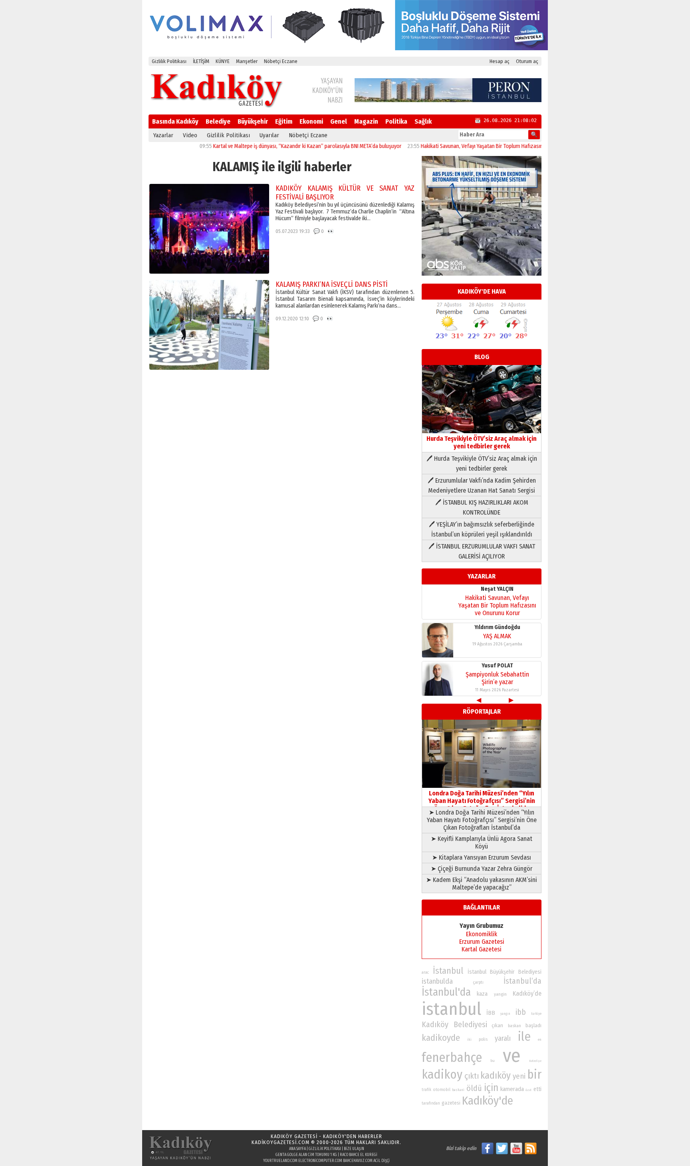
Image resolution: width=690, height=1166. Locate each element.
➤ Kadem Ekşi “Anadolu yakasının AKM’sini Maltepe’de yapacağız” (481, 883)
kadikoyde (441, 1037)
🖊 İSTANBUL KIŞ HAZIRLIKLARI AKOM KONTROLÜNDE (481, 507)
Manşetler (247, 61)
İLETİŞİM (201, 61)
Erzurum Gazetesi (481, 941)
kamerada (512, 1089)
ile (524, 1036)
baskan (514, 1025)
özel (528, 1090)
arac (425, 972)
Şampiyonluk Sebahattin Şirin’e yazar (497, 678)
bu (492, 1060)
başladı (533, 1025)
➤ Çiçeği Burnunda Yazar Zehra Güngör (481, 868)
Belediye (218, 121)
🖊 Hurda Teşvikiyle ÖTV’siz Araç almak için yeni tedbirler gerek (481, 463)
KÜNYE (223, 61)
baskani (458, 1090)
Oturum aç (527, 61)
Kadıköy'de (487, 1101)
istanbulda (437, 981)
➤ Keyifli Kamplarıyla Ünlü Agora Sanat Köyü (481, 842)
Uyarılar (269, 135)
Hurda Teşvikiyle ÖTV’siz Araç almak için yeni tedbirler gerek (481, 442)
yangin (500, 994)
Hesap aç (500, 61)
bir (534, 1074)
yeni (519, 1076)
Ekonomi (311, 121)
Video (190, 135)
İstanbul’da (522, 981)
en (539, 1040)
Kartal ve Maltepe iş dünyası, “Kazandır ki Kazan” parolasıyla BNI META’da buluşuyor (282, 146)
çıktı (471, 1076)
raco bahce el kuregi (358, 1154)
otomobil (441, 1089)
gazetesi (451, 1103)
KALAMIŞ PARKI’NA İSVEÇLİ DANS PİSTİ (332, 284)
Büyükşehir (253, 121)
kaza (482, 993)
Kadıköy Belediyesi (454, 1024)
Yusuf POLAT (497, 665)
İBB (490, 1012)
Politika (396, 121)
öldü (474, 1088)
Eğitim (283, 121)
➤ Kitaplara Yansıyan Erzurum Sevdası (481, 857)
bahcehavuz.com (358, 1160)
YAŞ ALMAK (497, 636)
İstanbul (448, 970)
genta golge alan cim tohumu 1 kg (306, 1154)
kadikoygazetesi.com (280, 1142)
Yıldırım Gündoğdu (497, 627)
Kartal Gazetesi (482, 949)
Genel (338, 121)
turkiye (536, 1014)
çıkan (497, 1025)
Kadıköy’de (527, 993)
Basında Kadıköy (175, 121)
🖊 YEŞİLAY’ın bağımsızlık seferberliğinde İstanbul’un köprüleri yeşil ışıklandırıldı (481, 529)
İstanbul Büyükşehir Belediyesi (505, 972)
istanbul (451, 1009)
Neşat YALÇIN (497, 589)
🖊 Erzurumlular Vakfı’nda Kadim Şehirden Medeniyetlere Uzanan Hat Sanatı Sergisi (482, 485)
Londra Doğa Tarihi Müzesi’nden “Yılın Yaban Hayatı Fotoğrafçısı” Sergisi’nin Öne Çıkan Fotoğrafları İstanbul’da (481, 800)
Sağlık (423, 121)
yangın (505, 1014)
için (491, 1088)
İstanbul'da (446, 992)
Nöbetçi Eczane (280, 61)
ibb (521, 1012)
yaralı (503, 1038)
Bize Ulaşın (354, 1148)
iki (469, 1039)
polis (483, 1039)
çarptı (478, 982)
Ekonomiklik (481, 934)
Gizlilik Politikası (169, 61)
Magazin (366, 121)
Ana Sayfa (297, 1148)
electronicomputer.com (320, 1160)
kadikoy (442, 1074)
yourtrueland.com (280, 1160)
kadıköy (495, 1075)
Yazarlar (163, 135)
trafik (426, 1089)
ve (512, 1055)
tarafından (431, 1103)
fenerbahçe (452, 1057)
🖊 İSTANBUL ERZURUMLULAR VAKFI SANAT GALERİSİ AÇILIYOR (481, 551)
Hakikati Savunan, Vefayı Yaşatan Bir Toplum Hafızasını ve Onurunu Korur (477, 146)
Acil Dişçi (381, 1160)
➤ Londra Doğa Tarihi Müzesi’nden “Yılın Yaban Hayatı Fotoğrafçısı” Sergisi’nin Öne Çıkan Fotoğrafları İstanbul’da (482, 820)
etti (537, 1089)
